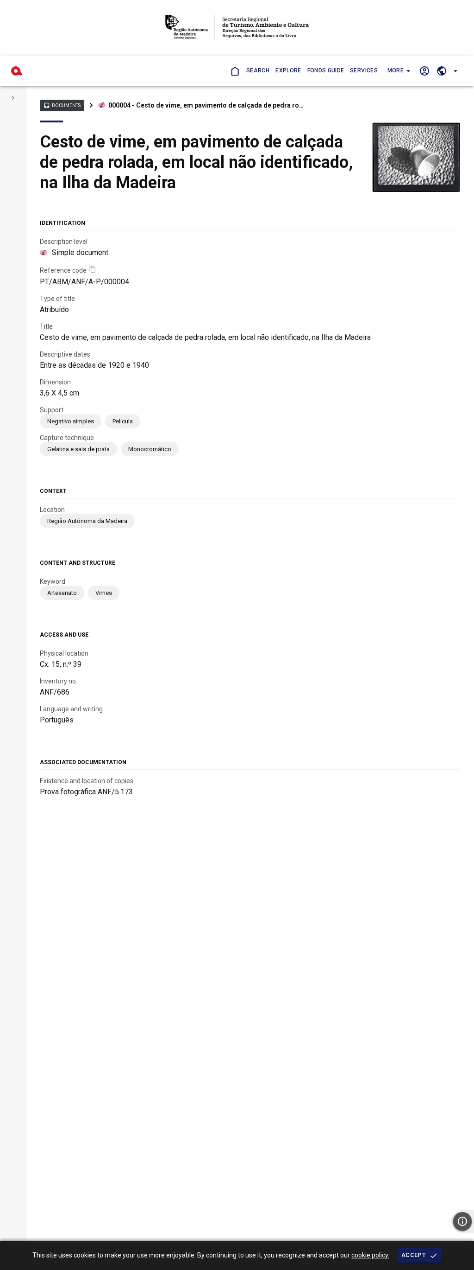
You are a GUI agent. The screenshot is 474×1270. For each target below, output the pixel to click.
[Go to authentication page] (424, 70)
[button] (398, 71)
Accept (413, 1254)
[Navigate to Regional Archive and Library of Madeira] (236, 28)
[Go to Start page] (234, 70)
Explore (288, 70)
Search (257, 70)
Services (364, 70)
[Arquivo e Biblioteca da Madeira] (16, 71)
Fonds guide (325, 70)
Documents (62, 105)
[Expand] (13, 97)
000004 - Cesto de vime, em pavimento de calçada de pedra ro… (206, 105)
